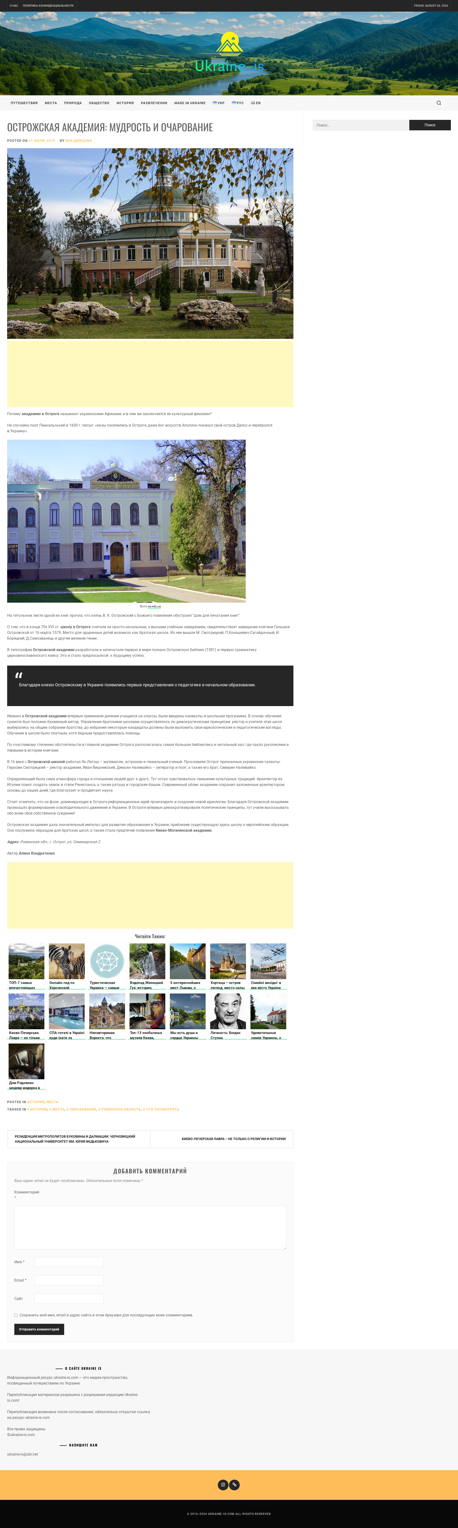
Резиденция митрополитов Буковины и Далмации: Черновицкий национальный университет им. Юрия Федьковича (75, 1139)
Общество (99, 103)
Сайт (18, 1298)
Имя (19, 1262)
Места (51, 103)
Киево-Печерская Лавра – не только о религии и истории (234, 1139)
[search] (439, 103)
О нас (14, 5)
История (125, 103)
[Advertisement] (150, 374)
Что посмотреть (162, 1109)
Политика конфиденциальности (48, 5)
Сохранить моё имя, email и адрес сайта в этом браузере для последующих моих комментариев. (106, 1315)
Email (20, 1280)
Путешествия (24, 103)
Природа (73, 103)
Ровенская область (121, 1109)
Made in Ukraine (190, 103)
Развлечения (154, 103)
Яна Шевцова (79, 141)
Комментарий (23, 1195)
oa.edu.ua (154, 606)
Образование (83, 1109)
